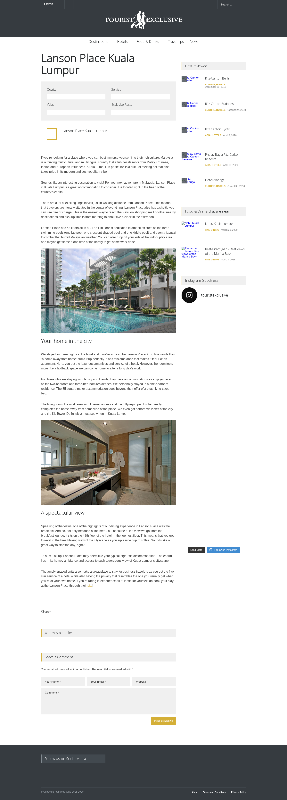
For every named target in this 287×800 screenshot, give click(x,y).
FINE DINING (212, 230)
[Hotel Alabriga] (191, 187)
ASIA (208, 135)
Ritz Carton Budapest (220, 104)
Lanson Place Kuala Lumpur (88, 63)
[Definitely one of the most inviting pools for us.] (197, 409)
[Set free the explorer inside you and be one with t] (230, 416)
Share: (46, 611)
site (89, 585)
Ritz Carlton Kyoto (217, 129)
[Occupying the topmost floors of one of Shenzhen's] (197, 463)
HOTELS (221, 84)
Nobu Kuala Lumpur (219, 224)
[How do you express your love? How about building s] (230, 517)
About (195, 792)
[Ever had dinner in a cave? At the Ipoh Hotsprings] (197, 520)
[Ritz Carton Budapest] (191, 111)
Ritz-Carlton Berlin (217, 78)
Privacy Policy (238, 792)
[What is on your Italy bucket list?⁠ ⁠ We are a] (197, 350)
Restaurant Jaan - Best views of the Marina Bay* (225, 251)
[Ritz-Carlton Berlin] (191, 86)
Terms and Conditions (214, 792)
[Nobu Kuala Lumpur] (191, 231)
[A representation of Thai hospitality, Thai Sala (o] (230, 467)
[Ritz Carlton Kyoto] (191, 137)
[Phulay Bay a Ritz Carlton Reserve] (191, 162)
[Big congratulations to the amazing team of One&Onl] (230, 327)
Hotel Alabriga (215, 180)
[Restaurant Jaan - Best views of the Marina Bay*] (191, 256)
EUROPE (210, 84)
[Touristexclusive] (143, 22)
